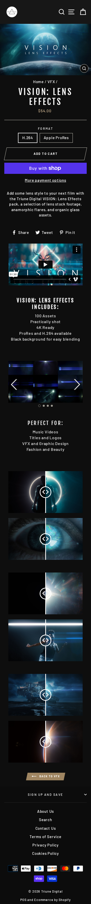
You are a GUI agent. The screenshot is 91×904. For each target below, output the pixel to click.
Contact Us (45, 828)
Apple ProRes (56, 137)
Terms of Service (45, 836)
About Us (45, 811)
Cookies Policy (45, 853)
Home (38, 81)
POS (23, 900)
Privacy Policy (45, 845)
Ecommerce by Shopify (52, 900)
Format (45, 128)
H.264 (27, 137)
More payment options (45, 180)
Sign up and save (45, 794)
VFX (51, 81)
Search (45, 819)
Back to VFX (49, 776)
